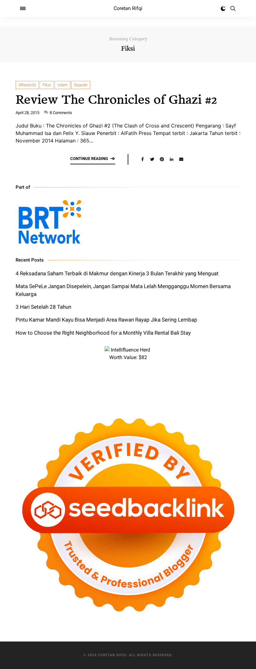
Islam (62, 84)
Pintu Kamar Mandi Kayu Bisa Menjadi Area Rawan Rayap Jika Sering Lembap (106, 320)
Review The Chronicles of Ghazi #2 (116, 99)
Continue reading (89, 158)
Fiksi (46, 84)
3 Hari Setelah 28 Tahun (43, 307)
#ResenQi (27, 84)
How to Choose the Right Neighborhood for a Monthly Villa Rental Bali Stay (103, 333)
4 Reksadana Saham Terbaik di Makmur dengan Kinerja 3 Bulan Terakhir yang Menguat (117, 273)
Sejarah (80, 84)
